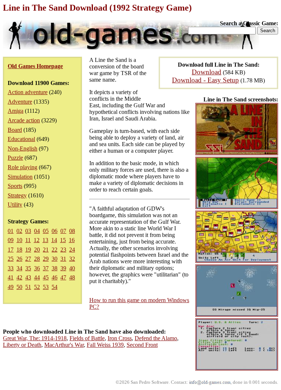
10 (19, 240)
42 (19, 277)
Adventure (20, 102)
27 (28, 259)
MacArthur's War (64, 345)
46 (54, 277)
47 (63, 277)
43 (28, 277)
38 (54, 268)
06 (54, 231)
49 (11, 287)
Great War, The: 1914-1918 (35, 338)
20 (37, 249)
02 (19, 231)
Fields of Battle (87, 338)
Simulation (20, 177)
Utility (15, 204)
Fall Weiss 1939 (105, 345)
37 (46, 268)
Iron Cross (120, 338)
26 (19, 259)
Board (15, 130)
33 (11, 268)
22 (54, 249)
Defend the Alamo (156, 338)
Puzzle (15, 158)
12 (37, 240)
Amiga (15, 111)
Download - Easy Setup (205, 80)
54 (54, 287)
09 (11, 240)
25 (11, 259)
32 (72, 259)
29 (46, 259)
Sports (15, 186)
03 (28, 231)
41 (11, 277)
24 (72, 249)
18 (19, 249)
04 (37, 231)
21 (46, 249)
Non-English (22, 148)
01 (11, 231)
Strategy (17, 195)
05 (46, 231)
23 (63, 249)
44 (37, 277)
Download (206, 72)
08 (72, 231)
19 (28, 249)
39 (63, 268)
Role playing (22, 167)
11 (28, 240)
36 (37, 268)
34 (19, 268)
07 (63, 231)
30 (54, 259)
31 (63, 259)
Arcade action (24, 120)
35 (28, 268)
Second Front (142, 345)
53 (46, 287)
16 (72, 240)
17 (11, 249)
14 (54, 240)
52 (37, 287)
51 (28, 287)
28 (37, 259)
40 (72, 268)
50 (19, 287)
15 (63, 240)
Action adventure (28, 92)
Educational (21, 139)
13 (45, 240)
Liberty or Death (22, 345)
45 (46, 277)
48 (72, 277)
